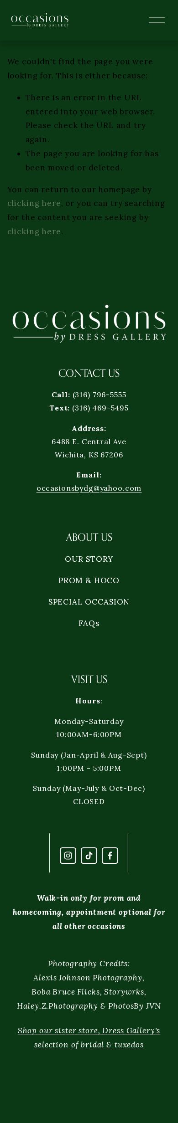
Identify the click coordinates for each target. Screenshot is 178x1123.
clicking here (34, 203)
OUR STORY (89, 559)
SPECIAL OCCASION (89, 602)
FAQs (89, 623)
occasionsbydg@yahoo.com (89, 487)
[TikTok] (89, 855)
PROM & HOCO (89, 580)
